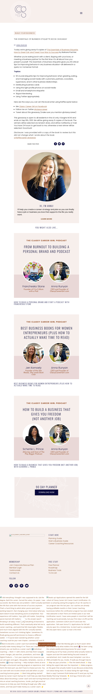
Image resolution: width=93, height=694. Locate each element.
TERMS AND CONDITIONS (63, 691)
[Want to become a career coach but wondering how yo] (23, 665)
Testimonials (14, 570)
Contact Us (14, 573)
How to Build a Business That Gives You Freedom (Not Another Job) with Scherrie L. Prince (46, 465)
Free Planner (54, 565)
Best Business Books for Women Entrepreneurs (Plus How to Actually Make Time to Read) (43, 384)
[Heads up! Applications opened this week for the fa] (69, 619)
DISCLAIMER (78, 691)
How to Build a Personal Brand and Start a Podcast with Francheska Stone (41, 303)
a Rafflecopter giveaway (25, 137)
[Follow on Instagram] (16, 586)
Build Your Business (25, 33)
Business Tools (55, 570)
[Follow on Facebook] (11, 586)
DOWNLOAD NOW (46, 492)
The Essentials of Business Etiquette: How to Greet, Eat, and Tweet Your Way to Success (46, 51)
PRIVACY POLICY (46, 691)
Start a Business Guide (58, 541)
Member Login (15, 567)
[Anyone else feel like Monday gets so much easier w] (69, 665)
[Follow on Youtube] (27, 586)
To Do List (53, 573)
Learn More (46, 219)
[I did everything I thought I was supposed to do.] (23, 619)
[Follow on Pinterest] (21, 586)
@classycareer (40, 109)
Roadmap (53, 567)
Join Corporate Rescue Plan (21, 565)
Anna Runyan (21, 45)
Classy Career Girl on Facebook (33, 106)
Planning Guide (55, 538)
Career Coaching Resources (61, 543)
